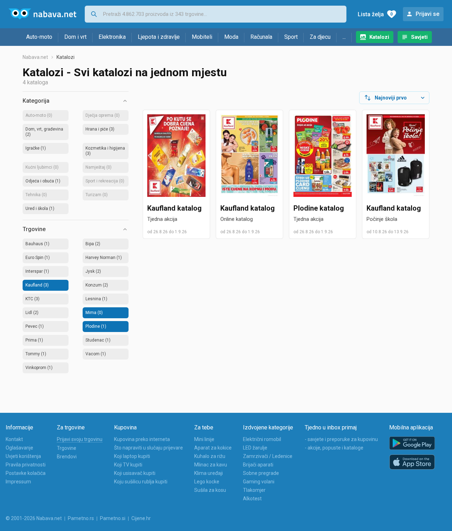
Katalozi (379, 37)
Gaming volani (258, 481)
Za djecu (320, 37)
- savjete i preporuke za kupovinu (341, 439)
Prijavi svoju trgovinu (79, 439)
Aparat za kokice (213, 448)
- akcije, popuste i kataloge (334, 448)
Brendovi (67, 456)
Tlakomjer (254, 490)
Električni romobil (262, 439)
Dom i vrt (75, 37)
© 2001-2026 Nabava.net (34, 518)
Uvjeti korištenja (23, 456)
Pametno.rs (81, 518)
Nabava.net (35, 57)
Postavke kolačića (26, 473)
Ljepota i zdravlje (159, 37)
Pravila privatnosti (26, 464)
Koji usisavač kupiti (134, 473)
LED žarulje (255, 448)
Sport (291, 37)
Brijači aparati (258, 464)
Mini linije (204, 439)
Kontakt (14, 439)
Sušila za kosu (210, 490)
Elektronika (112, 37)
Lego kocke (206, 481)
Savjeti (419, 37)
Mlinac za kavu (210, 464)
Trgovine (66, 448)
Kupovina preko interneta (142, 439)
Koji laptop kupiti (132, 456)
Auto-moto (39, 37)
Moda (231, 37)
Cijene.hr (141, 518)
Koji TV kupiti (128, 464)
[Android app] (412, 443)
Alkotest (252, 498)
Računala (261, 37)
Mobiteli (202, 37)
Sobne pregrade (261, 473)
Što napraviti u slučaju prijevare (148, 448)
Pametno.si (112, 518)
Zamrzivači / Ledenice (267, 456)
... (344, 37)
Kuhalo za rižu (209, 456)
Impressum (18, 481)
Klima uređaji (208, 473)
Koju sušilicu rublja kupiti (140, 481)
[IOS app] (412, 462)
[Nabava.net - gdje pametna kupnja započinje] (42, 14)
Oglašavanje (19, 448)
